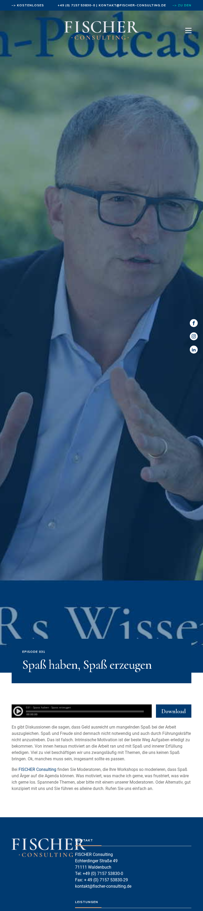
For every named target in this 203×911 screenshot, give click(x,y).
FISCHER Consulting (37, 769)
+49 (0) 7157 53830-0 (76, 5)
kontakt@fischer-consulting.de (132, 5)
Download (174, 711)
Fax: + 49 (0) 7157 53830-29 (101, 879)
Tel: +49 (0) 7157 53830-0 (99, 873)
